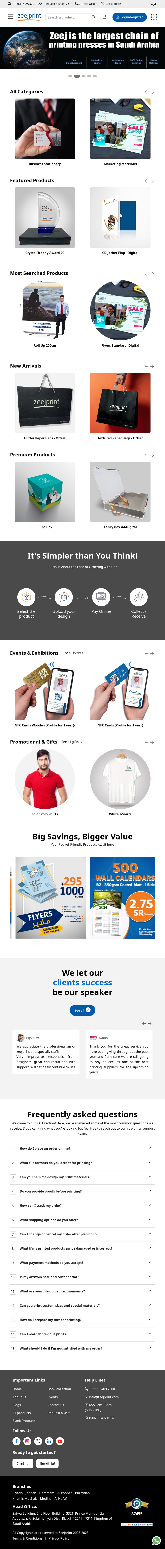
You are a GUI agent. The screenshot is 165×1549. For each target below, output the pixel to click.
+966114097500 (23, 4)
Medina (46, 1498)
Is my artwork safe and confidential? (49, 1277)
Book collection (59, 1389)
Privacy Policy (59, 1538)
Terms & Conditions (27, 1538)
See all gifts (70, 742)
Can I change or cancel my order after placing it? (58, 1234)
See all (79, 1010)
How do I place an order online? (44, 1148)
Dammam (46, 1493)
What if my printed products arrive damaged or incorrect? (65, 1248)
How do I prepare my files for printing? (50, 1320)
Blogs (16, 1405)
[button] (70, 76)
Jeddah (31, 1493)
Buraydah (82, 1493)
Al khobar (64, 1493)
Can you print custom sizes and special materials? (59, 1306)
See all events (73, 653)
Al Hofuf (61, 1498)
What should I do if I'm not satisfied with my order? (60, 1348)
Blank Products (24, 1421)
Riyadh (17, 1493)
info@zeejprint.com (104, 1397)
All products (21, 1413)
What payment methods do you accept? (51, 1263)
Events (53, 1397)
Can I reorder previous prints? (43, 1334)
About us (19, 1397)
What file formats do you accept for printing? (55, 1163)
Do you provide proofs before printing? (50, 1191)
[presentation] (146, 92)
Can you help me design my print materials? (55, 1177)
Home (17, 1389)
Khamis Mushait (24, 1498)
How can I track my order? (40, 1206)
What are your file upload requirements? (52, 1291)
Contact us (56, 1405)
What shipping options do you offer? (48, 1220)
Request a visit (59, 1413)
